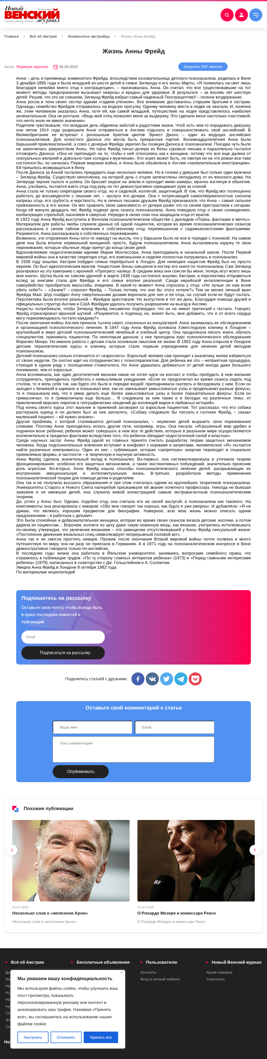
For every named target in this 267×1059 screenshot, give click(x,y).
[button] (12, 851)
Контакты (148, 972)
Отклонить (66, 1037)
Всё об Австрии (43, 36)
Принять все (101, 1037)
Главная (11, 36)
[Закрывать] (121, 972)
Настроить (33, 1037)
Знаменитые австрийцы (89, 36)
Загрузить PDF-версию (203, 67)
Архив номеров (219, 972)
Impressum (215, 979)
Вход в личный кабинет (160, 979)
